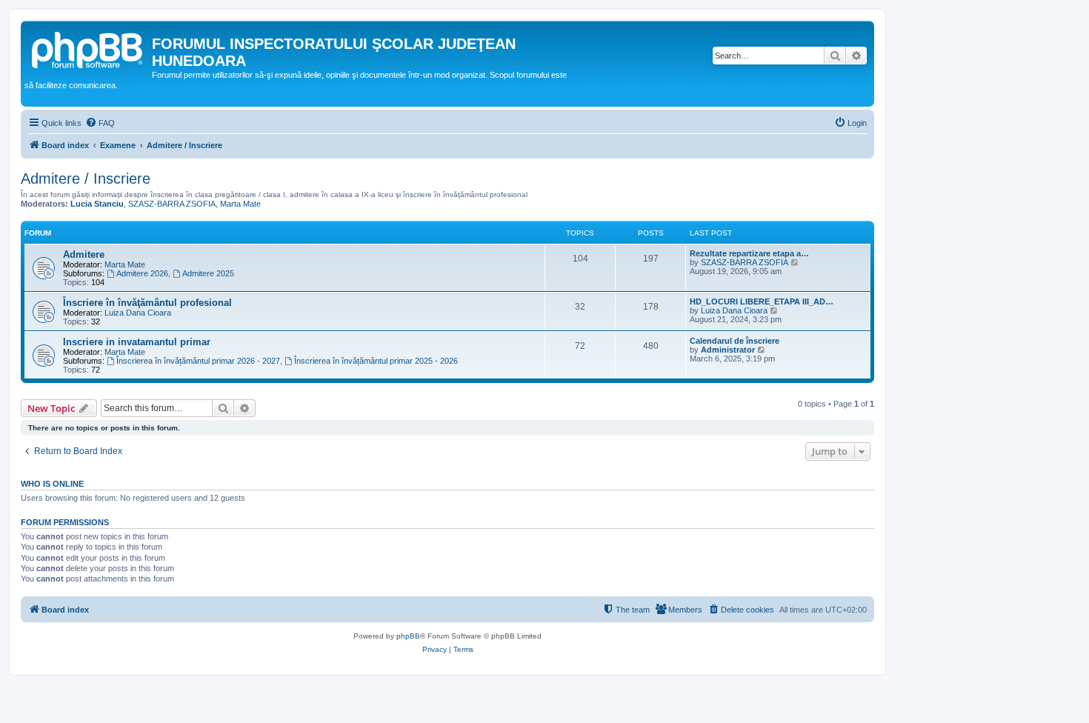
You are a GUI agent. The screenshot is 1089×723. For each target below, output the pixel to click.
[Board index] (88, 48)
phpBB (408, 636)
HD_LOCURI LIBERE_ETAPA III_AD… (761, 301)
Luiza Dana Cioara (137, 312)
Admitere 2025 (208, 273)
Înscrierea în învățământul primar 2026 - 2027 (198, 360)
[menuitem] (100, 123)
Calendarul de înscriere (734, 340)
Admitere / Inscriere (85, 178)
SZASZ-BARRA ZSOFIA (172, 203)
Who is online (52, 483)
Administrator (728, 349)
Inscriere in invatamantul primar (136, 341)
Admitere (83, 254)
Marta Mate (240, 203)
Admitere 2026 (142, 273)
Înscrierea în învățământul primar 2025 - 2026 (376, 360)
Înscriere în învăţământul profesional (147, 302)
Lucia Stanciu (97, 203)
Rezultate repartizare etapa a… (749, 253)
